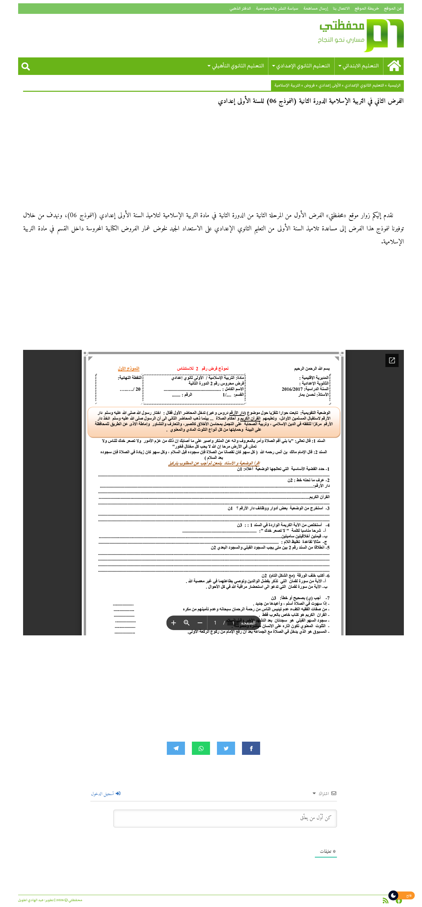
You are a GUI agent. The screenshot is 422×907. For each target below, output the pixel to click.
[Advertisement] (213, 160)
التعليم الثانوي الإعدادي (303, 66)
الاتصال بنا (341, 8)
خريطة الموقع (367, 8)
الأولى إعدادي (329, 85)
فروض (309, 85)
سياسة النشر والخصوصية (277, 8)
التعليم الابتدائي (361, 66)
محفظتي (342, 35)
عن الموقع (393, 8)
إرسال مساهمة (315, 8)
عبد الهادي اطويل (31, 900)
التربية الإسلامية (287, 85)
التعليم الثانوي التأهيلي (238, 66)
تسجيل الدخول (103, 794)
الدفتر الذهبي (240, 8)
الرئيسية (394, 85)
